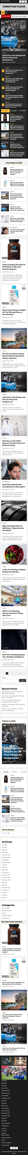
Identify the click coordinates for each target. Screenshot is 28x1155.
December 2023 (6, 887)
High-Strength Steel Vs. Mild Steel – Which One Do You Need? (13, 528)
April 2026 (4, 850)
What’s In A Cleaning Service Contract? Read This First (12, 613)
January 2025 (5, 872)
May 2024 (4, 882)
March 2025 (5, 870)
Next (21, 673)
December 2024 (6, 875)
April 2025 (4, 867)
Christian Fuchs (14, 6)
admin (14, 62)
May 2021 (4, 897)
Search (4, 677)
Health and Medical (7, 915)
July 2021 (4, 892)
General (7, 67)
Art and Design (5, 908)
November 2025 (6, 857)
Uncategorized (13, 227)
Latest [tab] (6, 110)
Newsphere (21, 1151)
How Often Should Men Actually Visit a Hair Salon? (17, 231)
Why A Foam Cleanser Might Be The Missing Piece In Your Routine (14, 88)
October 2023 (5, 890)
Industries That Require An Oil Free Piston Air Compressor (14, 105)
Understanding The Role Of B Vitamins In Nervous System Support (14, 80)
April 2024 (4, 885)
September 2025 (6, 862)
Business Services (6, 910)
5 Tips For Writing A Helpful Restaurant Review (14, 571)
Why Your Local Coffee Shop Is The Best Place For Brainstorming (14, 71)
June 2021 (4, 895)
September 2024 (6, 880)
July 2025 (4, 865)
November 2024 (6, 877)
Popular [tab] (14, 110)
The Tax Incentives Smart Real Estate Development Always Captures (13, 97)
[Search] (26, 12)
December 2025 (6, 855)
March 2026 (5, 852)
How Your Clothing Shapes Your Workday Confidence (13, 656)
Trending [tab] (23, 110)
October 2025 (5, 860)
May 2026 (4, 847)
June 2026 (4, 845)
